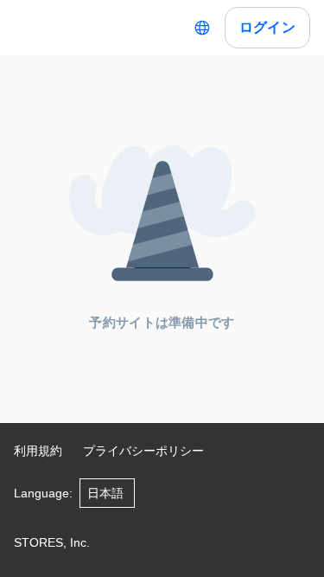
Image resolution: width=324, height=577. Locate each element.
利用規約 (38, 451)
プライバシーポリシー (143, 451)
